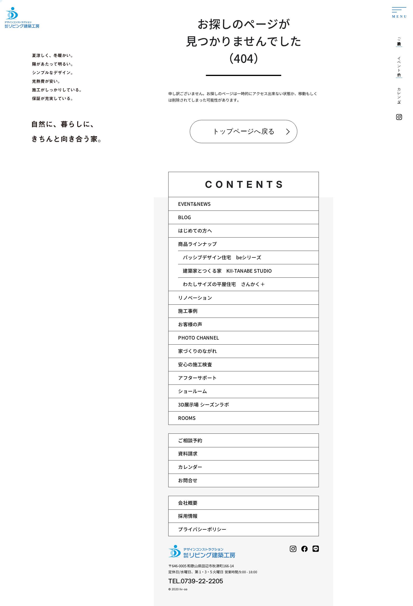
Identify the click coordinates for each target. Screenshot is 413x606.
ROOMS (187, 417)
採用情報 (187, 515)
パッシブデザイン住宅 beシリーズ (222, 257)
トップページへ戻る (243, 131)
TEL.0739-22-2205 (195, 581)
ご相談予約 (190, 440)
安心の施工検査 (195, 364)
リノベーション (195, 297)
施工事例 (187, 310)
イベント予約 (399, 62)
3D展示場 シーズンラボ (203, 404)
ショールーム (192, 391)
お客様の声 (190, 324)
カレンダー (190, 466)
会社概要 (187, 502)
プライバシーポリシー (202, 529)
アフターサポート (197, 377)
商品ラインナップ (197, 243)
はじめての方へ (195, 230)
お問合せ (187, 480)
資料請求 (187, 453)
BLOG (184, 217)
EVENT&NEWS (194, 203)
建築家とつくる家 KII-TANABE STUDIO (227, 270)
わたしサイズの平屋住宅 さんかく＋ (224, 284)
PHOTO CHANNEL (198, 337)
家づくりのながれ (197, 350)
